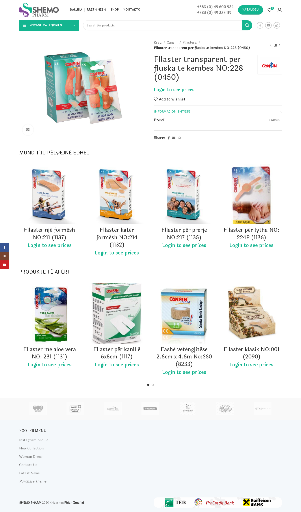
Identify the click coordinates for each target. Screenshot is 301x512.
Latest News (29, 473)
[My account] (279, 10)
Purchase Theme (32, 481)
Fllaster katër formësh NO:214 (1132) (116, 237)
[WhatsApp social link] (276, 25)
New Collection (31, 448)
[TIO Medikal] (37, 409)
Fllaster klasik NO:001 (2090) (251, 353)
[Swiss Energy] (75, 409)
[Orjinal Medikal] (225, 409)
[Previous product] (271, 45)
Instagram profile (33, 440)
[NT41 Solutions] (262, 409)
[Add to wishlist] (76, 171)
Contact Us (28, 464)
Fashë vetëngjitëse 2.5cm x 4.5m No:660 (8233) (184, 356)
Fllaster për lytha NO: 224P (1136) (251, 234)
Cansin (172, 42)
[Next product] (279, 45)
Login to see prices (174, 89)
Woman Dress (31, 456)
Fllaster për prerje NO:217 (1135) (184, 234)
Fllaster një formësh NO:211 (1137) (49, 234)
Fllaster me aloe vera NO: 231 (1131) (49, 353)
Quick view (76, 181)
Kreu (158, 42)
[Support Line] (113, 409)
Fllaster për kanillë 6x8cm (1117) (116, 353)
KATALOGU (250, 9)
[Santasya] (187, 409)
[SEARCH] (247, 25)
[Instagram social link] (4, 256)
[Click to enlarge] (27, 129)
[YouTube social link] (4, 264)
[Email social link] (268, 25)
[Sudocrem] (150, 409)
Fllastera (190, 42)
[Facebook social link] (260, 25)
